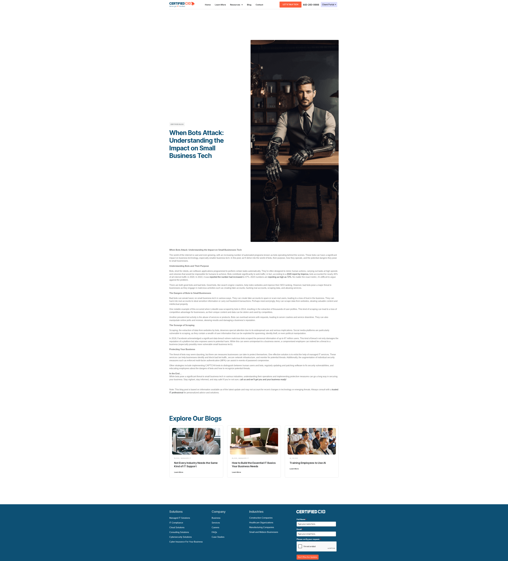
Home (208, 4)
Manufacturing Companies (261, 527)
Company (219, 512)
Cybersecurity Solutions (180, 537)
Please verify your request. (309, 539)
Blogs (177, 458)
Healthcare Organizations (261, 522)
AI (290, 458)
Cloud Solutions (176, 527)
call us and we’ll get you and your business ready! (263, 379)
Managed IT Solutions (179, 518)
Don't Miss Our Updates (307, 557)
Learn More (220, 4)
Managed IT (186, 458)
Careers (215, 527)
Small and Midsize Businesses (263, 532)
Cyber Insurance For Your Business (186, 542)
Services (216, 523)
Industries (256, 512)
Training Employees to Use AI (308, 462)
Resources (235, 4)
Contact (259, 4)
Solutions (176, 512)
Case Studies (218, 537)
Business (216, 518)
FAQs (214, 532)
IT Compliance (176, 523)
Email (300, 529)
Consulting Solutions (179, 532)
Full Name (301, 519)
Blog (249, 4)
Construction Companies (261, 518)
